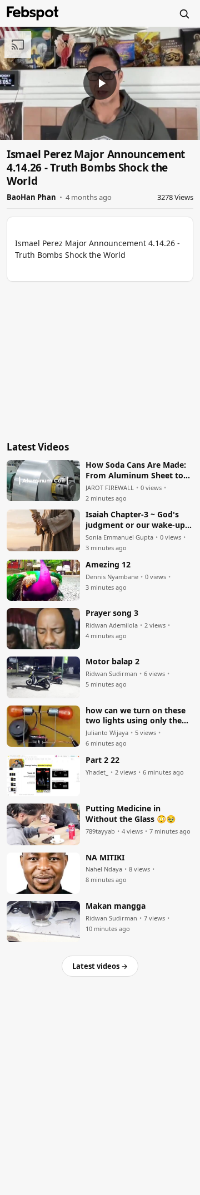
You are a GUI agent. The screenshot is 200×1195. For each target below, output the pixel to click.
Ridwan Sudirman (111, 674)
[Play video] (100, 83)
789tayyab (100, 831)
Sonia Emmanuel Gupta (119, 537)
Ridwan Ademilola (112, 625)
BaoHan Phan (31, 197)
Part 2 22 (102, 760)
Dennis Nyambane (112, 577)
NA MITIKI (105, 858)
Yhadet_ (97, 772)
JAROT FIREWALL (110, 488)
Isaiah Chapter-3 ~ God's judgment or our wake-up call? (135, 520)
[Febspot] (33, 13)
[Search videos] (183, 13)
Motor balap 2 (112, 662)
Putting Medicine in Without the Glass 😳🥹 (131, 814)
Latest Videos (38, 446)
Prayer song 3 (112, 613)
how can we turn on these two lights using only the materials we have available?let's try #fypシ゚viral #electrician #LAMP (137, 716)
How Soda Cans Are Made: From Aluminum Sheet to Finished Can (136, 470)
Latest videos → (100, 966)
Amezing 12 (108, 565)
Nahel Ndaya (104, 869)
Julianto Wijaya (107, 733)
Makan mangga (116, 906)
